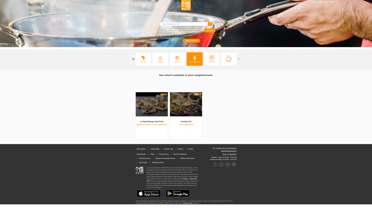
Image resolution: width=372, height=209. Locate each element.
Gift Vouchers (141, 149)
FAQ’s (152, 154)
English (185, 179)
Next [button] (239, 59)
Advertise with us (158, 162)
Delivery (181, 17)
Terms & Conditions (180, 154)
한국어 (332, 2)
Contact (190, 149)
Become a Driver (145, 158)
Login (327, 2)
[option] (143, 59)
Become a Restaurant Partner (165, 158)
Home (314, 2)
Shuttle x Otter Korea (187, 158)
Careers (180, 149)
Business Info (188, 203)
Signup (320, 2)
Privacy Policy (164, 154)
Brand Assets (141, 154)
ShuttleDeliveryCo (228, 151)
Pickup (197, 17)
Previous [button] (133, 59)
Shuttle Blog (155, 149)
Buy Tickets (143, 162)
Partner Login (168, 149)
